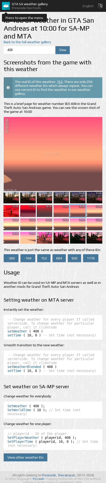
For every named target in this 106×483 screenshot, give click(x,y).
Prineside (49, 475)
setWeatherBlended (24, 367)
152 (60, 82)
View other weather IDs (25, 457)
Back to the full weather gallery (27, 42)
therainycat (66, 475)
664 (59, 258)
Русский (39, 479)
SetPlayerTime (20, 442)
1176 (91, 258)
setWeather (17, 331)
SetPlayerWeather (23, 438)
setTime (14, 335)
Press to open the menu (24, 18)
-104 (28, 258)
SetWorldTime (19, 410)
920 (74, 258)
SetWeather (17, 406)
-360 (11, 258)
